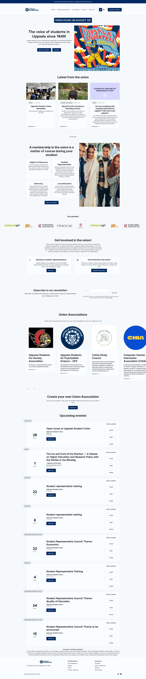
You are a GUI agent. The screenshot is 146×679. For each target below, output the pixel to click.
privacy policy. (109, 297)
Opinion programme (100, 665)
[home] (32, 10)
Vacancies (51, 270)
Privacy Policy (98, 670)
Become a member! (115, 9)
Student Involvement (66, 102)
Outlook (111, 444)
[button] (53, 9)
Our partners (73, 216)
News (30, 102)
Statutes (97, 667)
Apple (111, 437)
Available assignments (99, 270)
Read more (73, 407)
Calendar (56, 50)
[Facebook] (121, 674)
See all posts (73, 136)
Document (97, 663)
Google (111, 430)
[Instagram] (118, 674)
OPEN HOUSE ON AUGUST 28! (73, 20)
